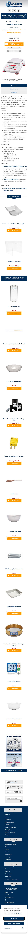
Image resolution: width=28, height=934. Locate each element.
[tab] (14, 85)
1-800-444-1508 (9, 892)
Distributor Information (10, 827)
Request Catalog (9, 868)
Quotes (7, 900)
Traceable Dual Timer (14, 681)
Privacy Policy (8, 829)
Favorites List (8, 854)
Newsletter (7, 824)
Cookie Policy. (18, 914)
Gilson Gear (8, 876)
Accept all (14, 918)
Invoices (7, 852)
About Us (7, 814)
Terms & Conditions (10, 832)
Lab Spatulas (14, 494)
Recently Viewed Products (11, 879)
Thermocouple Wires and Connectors (14, 456)
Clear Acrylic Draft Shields (11, 179)
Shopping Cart (8, 857)
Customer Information (10, 844)
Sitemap (7, 835)
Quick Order (8, 859)
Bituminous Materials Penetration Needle (14, 344)
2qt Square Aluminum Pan (14, 606)
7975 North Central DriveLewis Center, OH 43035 (11, 889)
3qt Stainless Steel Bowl (14, 531)
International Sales (9, 897)
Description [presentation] (14, 85)
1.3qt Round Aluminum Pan (14, 381)
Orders (7, 849)
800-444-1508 (13, 782)
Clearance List (8, 874)
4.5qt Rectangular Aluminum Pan (14, 569)
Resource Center (9, 822)
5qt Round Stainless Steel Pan (14, 719)
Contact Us (8, 819)
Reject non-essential (14, 923)
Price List (7, 871)
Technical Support (9, 902)
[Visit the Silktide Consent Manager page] (22, 928)
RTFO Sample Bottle (14, 306)
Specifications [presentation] (14, 89)
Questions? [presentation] (14, 92)
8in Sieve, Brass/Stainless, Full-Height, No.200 (14, 644)
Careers (7, 817)
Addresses (7, 846)
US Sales (7, 894)
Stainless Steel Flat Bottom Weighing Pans (15, 166)
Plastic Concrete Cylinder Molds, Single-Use (14, 419)
